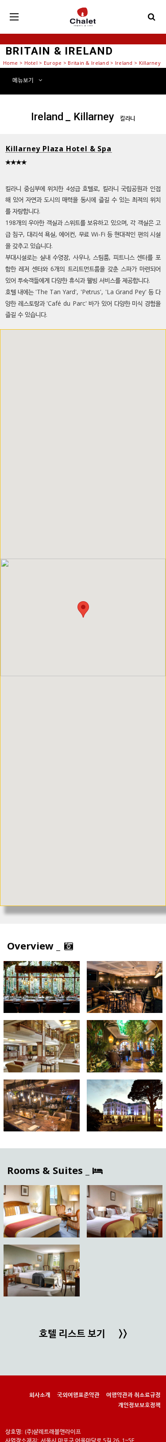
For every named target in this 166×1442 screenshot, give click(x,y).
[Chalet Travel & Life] (83, 17)
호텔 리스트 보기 (83, 1334)
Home (10, 62)
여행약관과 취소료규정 (133, 1395)
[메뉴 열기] (14, 17)
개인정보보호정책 (139, 1405)
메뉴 (23, 80)
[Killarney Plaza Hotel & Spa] (42, 987)
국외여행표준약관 (78, 1395)
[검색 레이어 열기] (152, 17)
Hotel (31, 62)
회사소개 (39, 1395)
